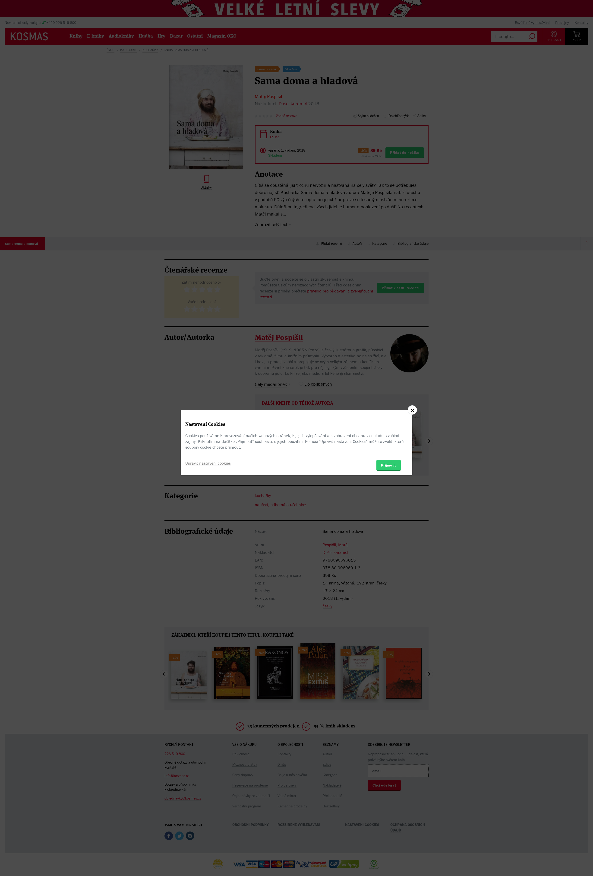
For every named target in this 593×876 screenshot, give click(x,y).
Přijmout (388, 465)
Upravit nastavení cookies (208, 463)
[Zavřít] (412, 410)
